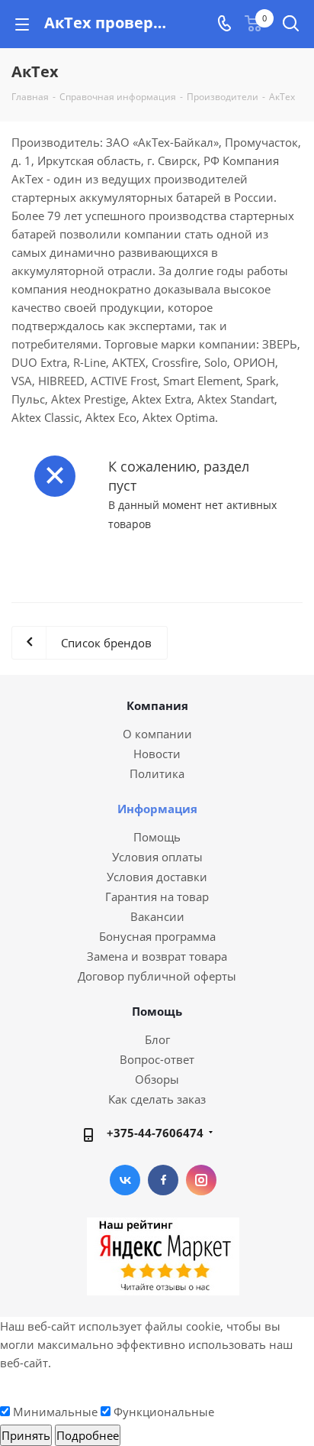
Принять (26, 1435)
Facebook (163, 1180)
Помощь (157, 837)
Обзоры (157, 1079)
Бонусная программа (157, 936)
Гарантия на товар (157, 896)
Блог (157, 1039)
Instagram (201, 1180)
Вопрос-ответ (157, 1059)
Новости (157, 753)
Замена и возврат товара (157, 956)
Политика (157, 773)
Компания (157, 705)
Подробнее (87, 1435)
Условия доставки (157, 876)
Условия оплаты (157, 856)
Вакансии (157, 916)
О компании (157, 733)
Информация (157, 808)
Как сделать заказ (157, 1099)
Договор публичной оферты (157, 976)
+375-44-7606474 (155, 1132)
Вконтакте (125, 1180)
